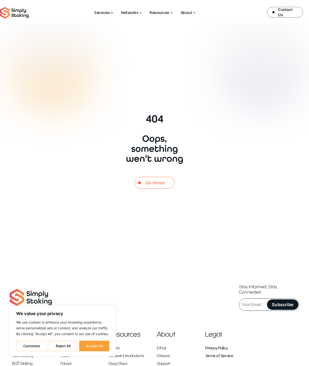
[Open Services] (112, 13)
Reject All (63, 346)
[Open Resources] (171, 13)
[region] (63, 331)
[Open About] (194, 13)
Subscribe (283, 304)
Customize (31, 346)
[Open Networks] (141, 13)
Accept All (94, 346)
